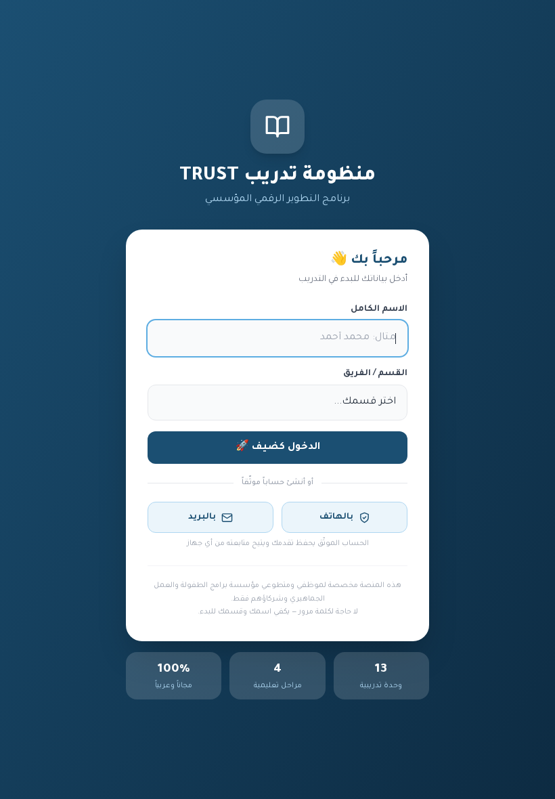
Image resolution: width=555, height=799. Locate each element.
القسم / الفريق (375, 374)
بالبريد (202, 517)
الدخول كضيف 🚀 (278, 447)
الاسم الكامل (379, 309)
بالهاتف (336, 517)
